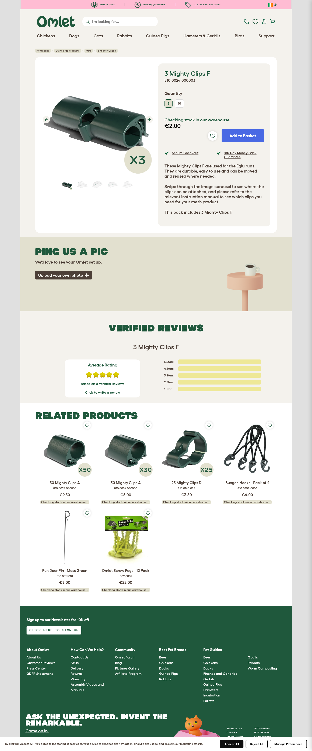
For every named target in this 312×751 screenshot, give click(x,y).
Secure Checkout (185, 153)
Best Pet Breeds (172, 650)
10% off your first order (207, 4)
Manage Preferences (288, 744)
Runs (88, 50)
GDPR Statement (40, 673)
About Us (34, 657)
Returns (76, 673)
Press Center (36, 668)
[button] (46, 119)
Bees (162, 657)
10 (179, 103)
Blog (118, 663)
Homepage (43, 50)
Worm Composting (262, 668)
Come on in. (37, 731)
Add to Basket (242, 135)
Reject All (256, 744)
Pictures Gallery (127, 668)
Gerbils (208, 679)
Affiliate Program (128, 673)
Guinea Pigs (168, 673)
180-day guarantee (153, 4)
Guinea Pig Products (68, 50)
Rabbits (165, 679)
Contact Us (79, 657)
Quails (253, 657)
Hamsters (210, 690)
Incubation (211, 695)
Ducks (164, 668)
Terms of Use (234, 728)
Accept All (232, 744)
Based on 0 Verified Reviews (102, 384)
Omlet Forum (125, 657)
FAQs (75, 663)
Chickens (166, 663)
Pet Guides (212, 650)
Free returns (107, 4)
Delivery (77, 668)
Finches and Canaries (220, 673)
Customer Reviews (41, 663)
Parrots (208, 701)
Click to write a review (102, 392)
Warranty (78, 679)
